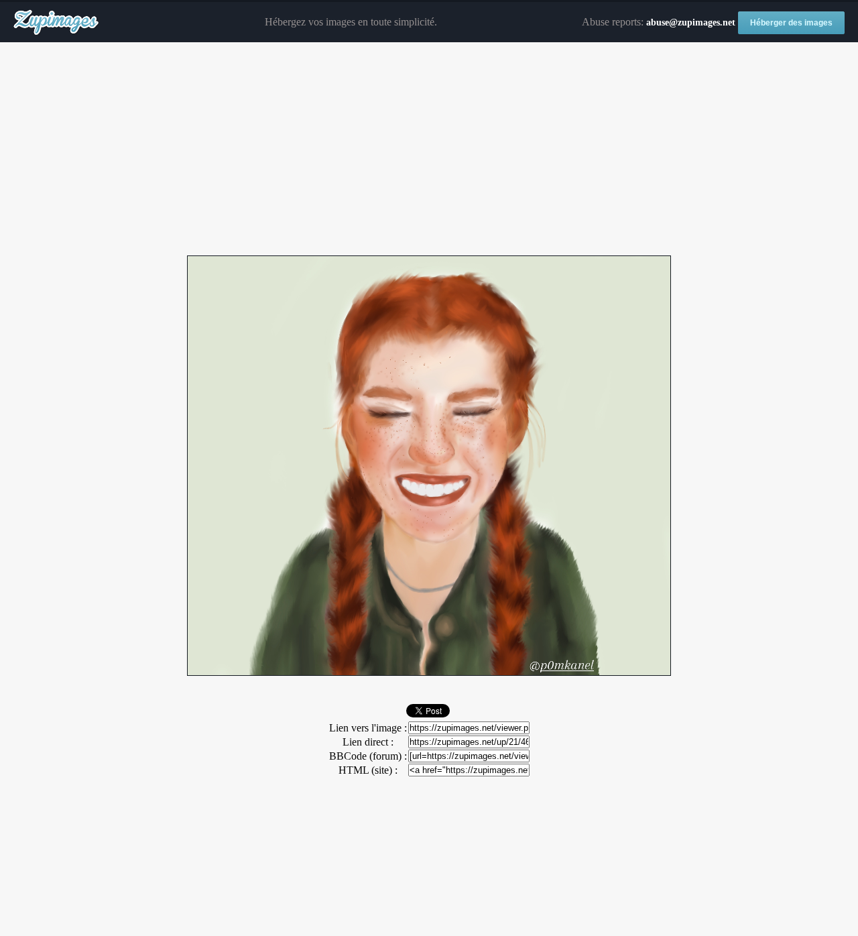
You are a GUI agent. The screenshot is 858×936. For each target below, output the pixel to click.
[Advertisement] (429, 149)
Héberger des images (791, 22)
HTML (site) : (368, 770)
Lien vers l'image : (368, 728)
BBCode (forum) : (368, 756)
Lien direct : (368, 742)
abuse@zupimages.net (690, 22)
